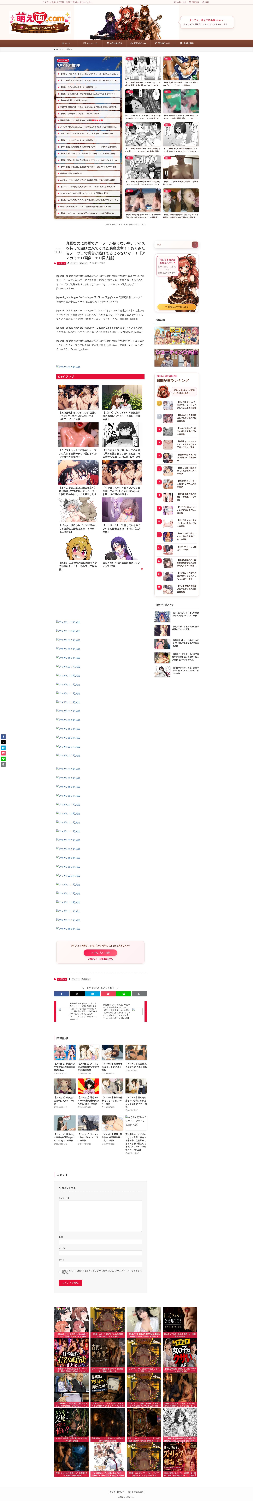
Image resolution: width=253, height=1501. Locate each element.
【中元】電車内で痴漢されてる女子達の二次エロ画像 (186, 589)
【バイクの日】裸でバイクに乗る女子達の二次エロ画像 (186, 536)
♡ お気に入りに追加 (100, 952)
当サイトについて (117, 1492)
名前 (61, 1237)
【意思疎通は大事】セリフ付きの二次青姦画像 (186, 457)
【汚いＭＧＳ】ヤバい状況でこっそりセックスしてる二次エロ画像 (186, 405)
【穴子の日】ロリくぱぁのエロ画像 (186, 548)
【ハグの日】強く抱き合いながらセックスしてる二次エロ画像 (186, 576)
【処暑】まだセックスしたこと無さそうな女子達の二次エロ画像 (186, 444)
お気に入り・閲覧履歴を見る (100, 959)
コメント (64, 1198)
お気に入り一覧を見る (176, 306)
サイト (62, 1259)
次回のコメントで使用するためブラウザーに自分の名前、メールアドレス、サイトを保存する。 (102, 1271)
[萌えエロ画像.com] (40, 22)
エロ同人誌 (61, 263)
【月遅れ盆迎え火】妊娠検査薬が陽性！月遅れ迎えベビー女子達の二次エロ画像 (186, 563)
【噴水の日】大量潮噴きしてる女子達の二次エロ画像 (186, 418)
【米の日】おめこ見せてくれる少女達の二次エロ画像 (186, 523)
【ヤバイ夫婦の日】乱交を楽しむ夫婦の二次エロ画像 (186, 431)
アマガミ (74, 263)
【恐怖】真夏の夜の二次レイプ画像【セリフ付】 (186, 497)
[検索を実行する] (195, 244)
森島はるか (84, 263)
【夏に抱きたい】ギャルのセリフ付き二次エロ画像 (186, 484)
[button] (61, 993)
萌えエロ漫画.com (135, 1492)
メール (62, 1248)
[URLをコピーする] (139, 993)
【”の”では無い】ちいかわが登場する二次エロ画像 (186, 510)
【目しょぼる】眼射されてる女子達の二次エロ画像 (186, 471)
